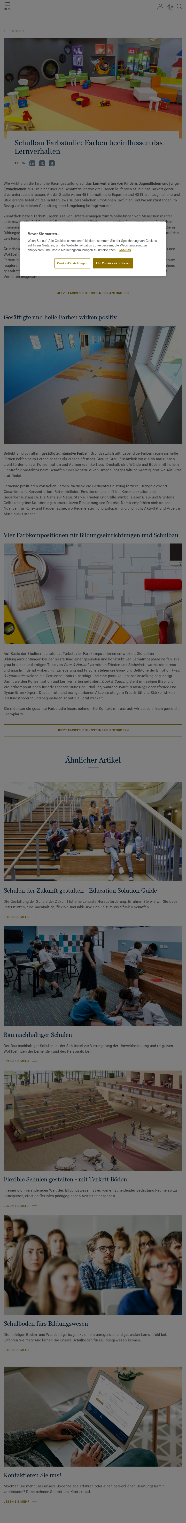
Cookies (125, 250)
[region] (93, 248)
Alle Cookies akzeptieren (113, 263)
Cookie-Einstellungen (72, 263)
